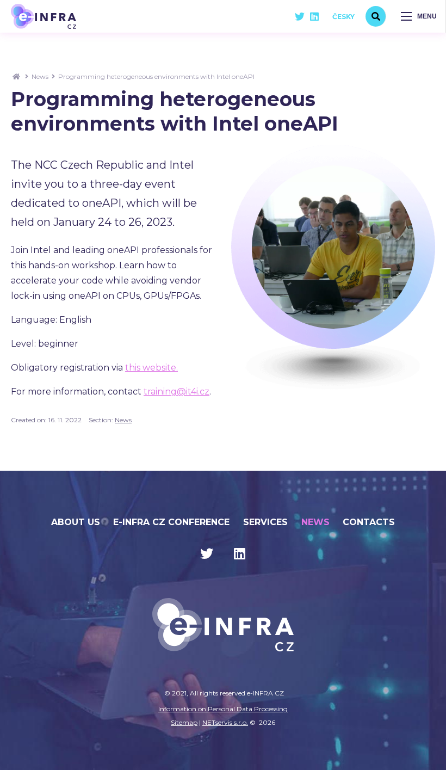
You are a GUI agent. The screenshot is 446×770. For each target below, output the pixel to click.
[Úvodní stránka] (43, 16)
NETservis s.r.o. (225, 722)
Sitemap (184, 722)
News (40, 76)
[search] (376, 16)
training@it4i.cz (176, 391)
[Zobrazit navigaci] (419, 16)
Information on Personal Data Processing (223, 709)
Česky (343, 17)
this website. (151, 367)
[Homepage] (16, 76)
